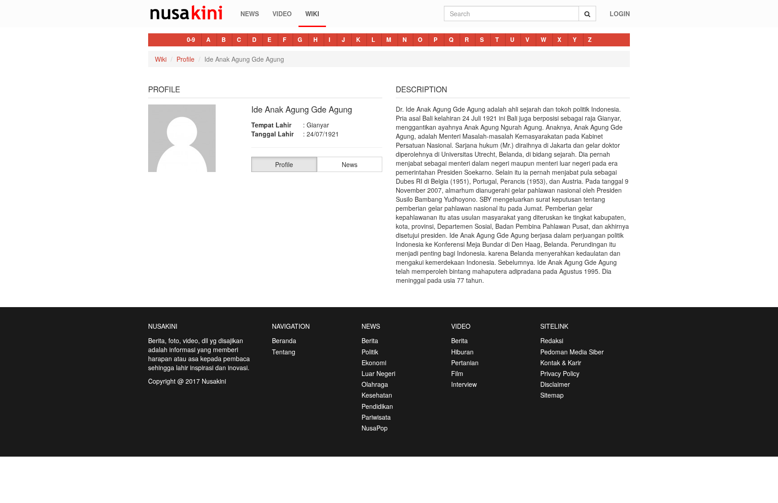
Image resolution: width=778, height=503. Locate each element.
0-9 (191, 39)
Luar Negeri (378, 373)
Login (620, 13)
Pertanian (465, 362)
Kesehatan (377, 394)
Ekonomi (374, 362)
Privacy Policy (559, 373)
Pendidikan (377, 406)
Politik (370, 351)
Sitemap (552, 394)
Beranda (284, 340)
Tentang (283, 351)
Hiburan (462, 351)
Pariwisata (376, 416)
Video (282, 13)
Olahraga (375, 384)
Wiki (312, 13)
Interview (464, 384)
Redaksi (551, 340)
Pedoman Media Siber (572, 351)
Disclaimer (555, 384)
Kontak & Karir (560, 362)
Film (457, 373)
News (249, 13)
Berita (370, 340)
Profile (185, 58)
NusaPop (375, 427)
